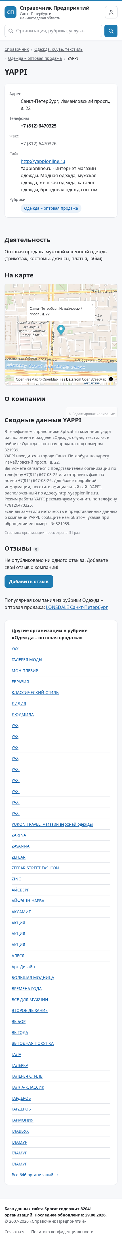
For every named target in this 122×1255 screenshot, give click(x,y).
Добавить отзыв (29, 581)
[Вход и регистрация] (111, 12)
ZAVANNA (21, 846)
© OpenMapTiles (52, 379)
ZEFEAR (19, 857)
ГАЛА (16, 1054)
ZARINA (19, 835)
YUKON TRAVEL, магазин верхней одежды (52, 824)
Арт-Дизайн (24, 966)
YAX (15, 648)
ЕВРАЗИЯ (20, 681)
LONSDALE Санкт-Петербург (77, 607)
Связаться (14, 1231)
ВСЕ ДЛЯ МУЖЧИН (30, 999)
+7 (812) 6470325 (38, 126)
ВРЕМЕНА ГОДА (27, 988)
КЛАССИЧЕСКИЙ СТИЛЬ (35, 692)
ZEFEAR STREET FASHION (35, 867)
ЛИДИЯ (19, 703)
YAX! (16, 769)
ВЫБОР (19, 1021)
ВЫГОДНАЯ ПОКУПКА (33, 1043)
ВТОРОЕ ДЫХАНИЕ (30, 1010)
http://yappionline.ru (43, 161)
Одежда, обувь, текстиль (58, 49)
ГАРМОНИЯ (22, 1120)
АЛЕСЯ (18, 955)
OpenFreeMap (27, 379)
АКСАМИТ (21, 911)
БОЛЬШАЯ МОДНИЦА (33, 977)
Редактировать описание (91, 413)
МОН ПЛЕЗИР (25, 670)
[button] (61, 330)
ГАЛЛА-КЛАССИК (28, 1087)
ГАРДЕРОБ (21, 1098)
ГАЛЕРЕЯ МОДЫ (27, 659)
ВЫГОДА (20, 1032)
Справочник (17, 49)
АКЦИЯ (18, 922)
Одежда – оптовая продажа (35, 58)
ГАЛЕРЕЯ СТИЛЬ (27, 1076)
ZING (16, 879)
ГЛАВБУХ (20, 1131)
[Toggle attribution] (111, 379)
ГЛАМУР (19, 1142)
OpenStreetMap (94, 379)
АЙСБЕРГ (20, 890)
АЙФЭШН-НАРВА (28, 900)
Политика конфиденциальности (62, 1231)
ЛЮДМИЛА (23, 714)
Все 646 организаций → (35, 1174)
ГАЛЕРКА (20, 1065)
